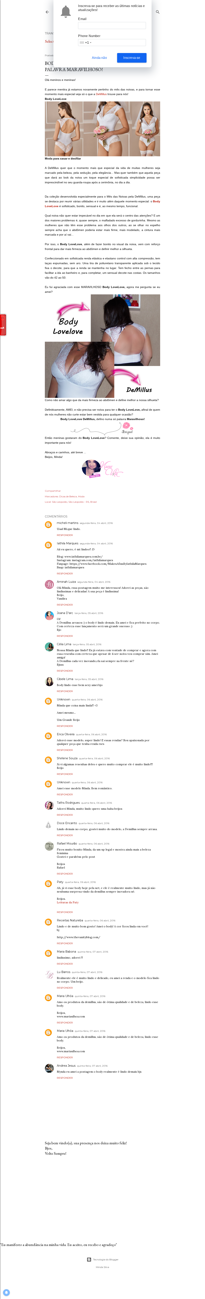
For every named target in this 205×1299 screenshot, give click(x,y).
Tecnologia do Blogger (106, 1259)
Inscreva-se (131, 57)
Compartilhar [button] (53, 490)
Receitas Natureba (70, 920)
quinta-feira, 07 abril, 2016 (93, 951)
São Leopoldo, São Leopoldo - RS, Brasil (74, 501)
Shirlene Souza (67, 758)
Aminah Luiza (66, 582)
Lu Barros (63, 972)
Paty (60, 882)
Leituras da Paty (67, 902)
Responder (65, 535)
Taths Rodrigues (68, 802)
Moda (81, 496)
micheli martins (67, 523)
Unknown (63, 699)
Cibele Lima (65, 679)
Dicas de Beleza (68, 496)
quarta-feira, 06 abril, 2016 (87, 699)
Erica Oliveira (65, 734)
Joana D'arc (65, 613)
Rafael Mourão (67, 843)
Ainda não (99, 57)
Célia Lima (64, 644)
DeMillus (101, 94)
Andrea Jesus (66, 1065)
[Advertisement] (102, 1194)
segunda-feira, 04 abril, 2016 (96, 523)
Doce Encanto (67, 823)
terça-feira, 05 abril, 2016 (89, 613)
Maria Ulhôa (65, 996)
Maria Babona (66, 951)
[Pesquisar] (157, 11)
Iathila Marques (67, 543)
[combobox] (85, 42)
